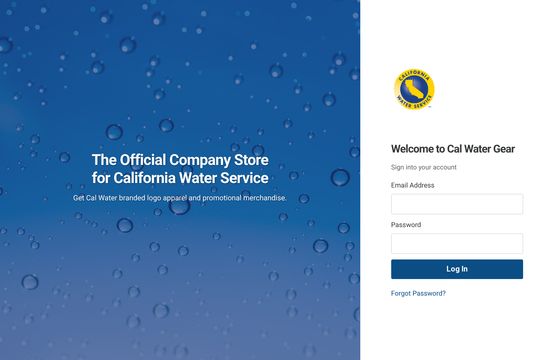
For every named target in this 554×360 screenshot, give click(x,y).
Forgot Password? (418, 293)
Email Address (413, 185)
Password (406, 225)
